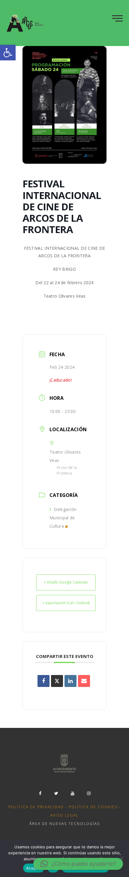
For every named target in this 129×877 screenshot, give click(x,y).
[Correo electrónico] (84, 681)
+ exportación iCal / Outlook (66, 602)
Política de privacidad (36, 806)
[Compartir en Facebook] (44, 681)
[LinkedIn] (70, 681)
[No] (121, 858)
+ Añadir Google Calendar (66, 582)
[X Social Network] (57, 681)
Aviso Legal (64, 815)
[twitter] (56, 793)
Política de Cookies (93, 806)
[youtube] (73, 793)
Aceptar (33, 868)
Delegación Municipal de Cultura (63, 517)
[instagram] (89, 793)
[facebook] (40, 793)
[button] (8, 52)
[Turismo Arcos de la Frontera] (26, 23)
